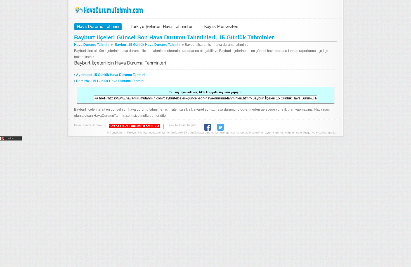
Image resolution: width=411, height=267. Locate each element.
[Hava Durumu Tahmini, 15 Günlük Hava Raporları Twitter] (220, 129)
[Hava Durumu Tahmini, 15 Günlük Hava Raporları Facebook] (207, 129)
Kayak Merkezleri (221, 26)
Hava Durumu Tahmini (109, 10)
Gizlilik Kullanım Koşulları (182, 125)
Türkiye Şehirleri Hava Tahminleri (161, 26)
